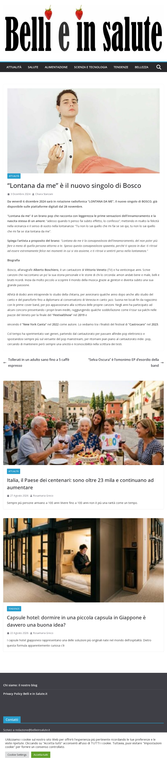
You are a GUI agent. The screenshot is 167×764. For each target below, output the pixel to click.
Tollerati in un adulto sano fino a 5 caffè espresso (38, 362)
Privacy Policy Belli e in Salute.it (25, 694)
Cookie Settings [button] (17, 754)
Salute (33, 67)
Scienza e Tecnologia (90, 67)
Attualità (14, 67)
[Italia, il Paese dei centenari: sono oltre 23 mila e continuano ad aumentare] (83, 423)
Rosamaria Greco (43, 495)
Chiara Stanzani (44, 194)
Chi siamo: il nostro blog (20, 685)
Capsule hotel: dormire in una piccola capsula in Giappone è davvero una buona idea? (76, 621)
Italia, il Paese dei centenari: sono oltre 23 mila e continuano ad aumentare (80, 484)
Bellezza (141, 67)
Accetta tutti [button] (41, 754)
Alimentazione (56, 67)
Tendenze (121, 67)
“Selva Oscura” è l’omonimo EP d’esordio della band (123, 362)
